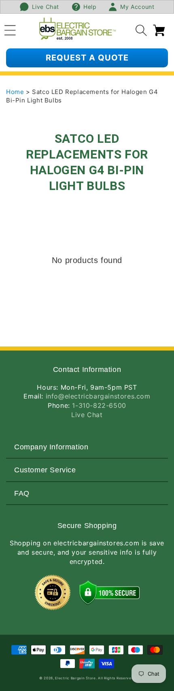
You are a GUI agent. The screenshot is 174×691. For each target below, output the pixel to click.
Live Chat (86, 415)
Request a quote (87, 58)
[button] (10, 29)
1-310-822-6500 (99, 405)
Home (16, 92)
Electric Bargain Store (75, 678)
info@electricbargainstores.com (98, 396)
